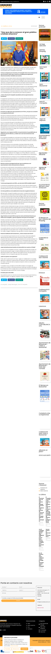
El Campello (4, 26)
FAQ (11, 1)
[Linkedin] (49, 1)
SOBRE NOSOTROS (5, 1)
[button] (39, 17)
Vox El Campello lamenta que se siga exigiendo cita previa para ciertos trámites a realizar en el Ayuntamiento (41, 538)
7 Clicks (48, 642)
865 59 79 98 (40, 607)
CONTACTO (16, 1)
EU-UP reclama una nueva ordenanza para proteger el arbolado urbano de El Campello (41, 559)
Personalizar (7, 648)
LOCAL (10, 26)
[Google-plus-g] (45, 1)
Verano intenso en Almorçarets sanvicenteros (48, 533)
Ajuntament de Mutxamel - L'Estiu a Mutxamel (44, 345)
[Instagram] (47, 1)
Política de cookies (14, 645)
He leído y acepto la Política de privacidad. (12, 598)
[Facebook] (43, 1)
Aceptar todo (24, 648)
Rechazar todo (16, 648)
